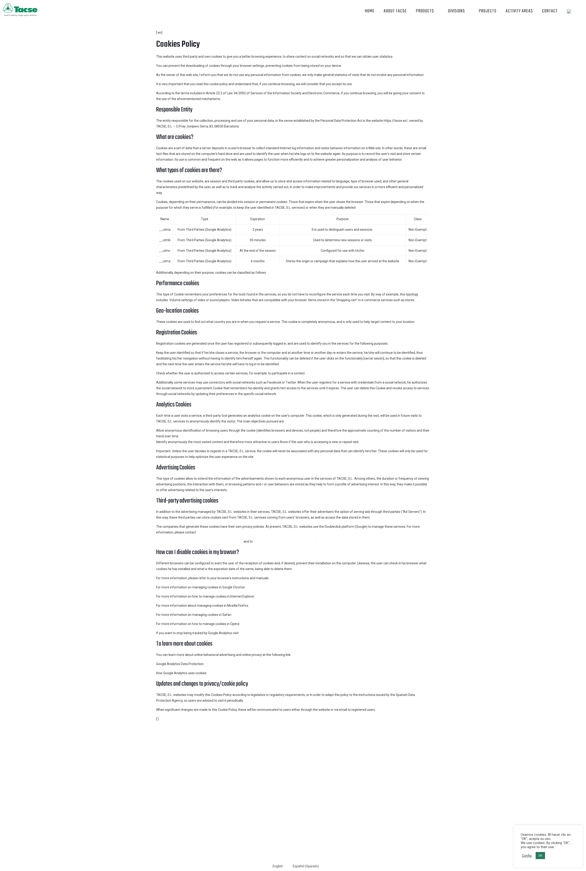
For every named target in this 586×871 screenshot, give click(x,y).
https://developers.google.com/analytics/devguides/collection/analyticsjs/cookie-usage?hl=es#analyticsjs (285, 673)
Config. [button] (527, 856)
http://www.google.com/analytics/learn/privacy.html (242, 664)
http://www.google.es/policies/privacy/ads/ (284, 541)
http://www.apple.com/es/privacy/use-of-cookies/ (269, 615)
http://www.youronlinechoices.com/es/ (320, 655)
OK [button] (540, 855)
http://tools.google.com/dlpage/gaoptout (269, 633)
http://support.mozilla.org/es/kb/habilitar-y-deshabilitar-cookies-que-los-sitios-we (309, 605)
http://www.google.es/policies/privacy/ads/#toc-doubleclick (199, 541)
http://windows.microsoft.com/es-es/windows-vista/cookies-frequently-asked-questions (320, 596)
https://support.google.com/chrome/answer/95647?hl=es (288, 587)
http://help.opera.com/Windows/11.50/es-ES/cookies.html (283, 624)
